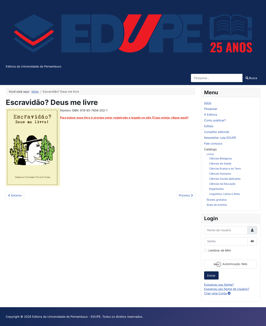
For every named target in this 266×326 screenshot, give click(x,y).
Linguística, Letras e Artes (224, 193)
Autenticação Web (234, 264)
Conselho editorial (216, 132)
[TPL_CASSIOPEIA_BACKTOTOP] (259, 319)
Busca (253, 78)
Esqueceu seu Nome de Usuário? (226, 289)
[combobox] (217, 78)
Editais (208, 126)
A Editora (210, 114)
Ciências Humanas (220, 173)
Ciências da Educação (222, 183)
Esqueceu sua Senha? (219, 284)
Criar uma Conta (216, 293)
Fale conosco (213, 143)
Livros (210, 154)
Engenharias (216, 188)
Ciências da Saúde (220, 163)
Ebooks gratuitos (217, 199)
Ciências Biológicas (220, 158)
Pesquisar (210, 109)
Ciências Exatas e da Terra (225, 168)
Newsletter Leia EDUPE (220, 137)
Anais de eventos (217, 204)
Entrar (211, 275)
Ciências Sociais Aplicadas (224, 178)
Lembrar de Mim (219, 250)
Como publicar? (215, 120)
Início (207, 103)
